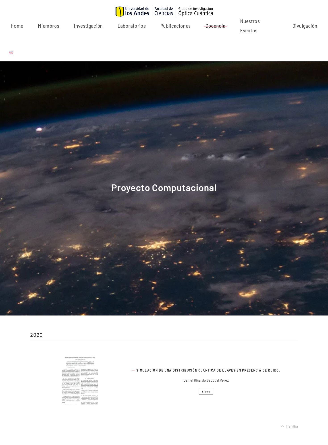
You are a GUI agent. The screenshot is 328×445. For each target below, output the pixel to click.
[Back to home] (164, 11)
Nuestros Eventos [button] (250, 25)
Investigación (88, 25)
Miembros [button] (48, 25)
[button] (80, 381)
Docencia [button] (216, 25)
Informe (205, 391)
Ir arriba (292, 426)
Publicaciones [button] (175, 25)
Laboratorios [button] (132, 25)
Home (17, 25)
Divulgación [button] (304, 25)
